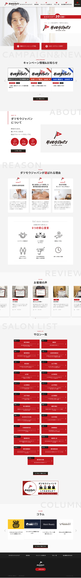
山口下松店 (23, 396)
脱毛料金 (36, 4)
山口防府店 (52, 375)
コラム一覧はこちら (41, 546)
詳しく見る (19, 150)
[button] (37, 94)
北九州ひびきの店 (25, 418)
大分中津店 (51, 417)
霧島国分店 (24, 439)
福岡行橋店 (52, 407)
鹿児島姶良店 (52, 449)
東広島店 (24, 364)
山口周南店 (24, 386)
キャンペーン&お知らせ (46, 4)
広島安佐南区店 (52, 354)
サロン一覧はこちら (41, 473)
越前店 (50, 343)
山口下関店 (51, 364)
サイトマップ (21, 575)
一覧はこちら (41, 98)
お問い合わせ (77, 4)
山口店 (23, 375)
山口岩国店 (51, 396)
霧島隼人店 (53, 439)
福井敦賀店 (25, 354)
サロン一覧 (56, 4)
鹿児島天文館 (37, 460)
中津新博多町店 (25, 428)
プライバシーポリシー (12, 575)
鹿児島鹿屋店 (25, 450)
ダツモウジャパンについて (26, 4)
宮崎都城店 (51, 428)
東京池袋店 (23, 343)
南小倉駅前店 (25, 407)
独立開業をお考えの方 (66, 4)
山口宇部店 (51, 386)
